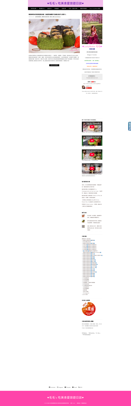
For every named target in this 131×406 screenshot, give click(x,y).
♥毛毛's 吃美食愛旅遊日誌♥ (65, 3)
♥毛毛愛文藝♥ (86, 284)
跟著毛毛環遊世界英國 (88, 256)
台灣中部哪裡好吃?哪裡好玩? (90, 246)
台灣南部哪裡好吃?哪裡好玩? (90, 247)
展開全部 (84, 238)
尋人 (99, 333)
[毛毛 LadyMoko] (92, 43)
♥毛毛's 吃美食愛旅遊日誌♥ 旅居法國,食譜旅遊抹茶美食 (58, 403)
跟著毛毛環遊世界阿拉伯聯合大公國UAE (92, 255)
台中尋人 (93, 333)
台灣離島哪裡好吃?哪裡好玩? (91, 250)
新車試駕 (85, 290)
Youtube (68, 387)
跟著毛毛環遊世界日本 (88, 268)
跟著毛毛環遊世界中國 (88, 274)
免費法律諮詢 (87, 334)
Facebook (53, 387)
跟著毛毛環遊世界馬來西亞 (89, 271)
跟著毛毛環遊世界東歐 (88, 240)
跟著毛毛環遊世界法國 (88, 243)
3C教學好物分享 (87, 285)
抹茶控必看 (33, 8)
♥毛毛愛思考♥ (86, 287)
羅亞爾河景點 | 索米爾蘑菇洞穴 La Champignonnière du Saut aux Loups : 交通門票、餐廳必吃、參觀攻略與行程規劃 (92, 191)
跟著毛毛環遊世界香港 (88, 276)
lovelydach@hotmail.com (92, 77)
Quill (74, 403)
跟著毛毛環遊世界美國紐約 (89, 262)
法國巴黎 (64, 8)
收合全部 (88, 238)
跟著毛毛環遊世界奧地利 (89, 259)
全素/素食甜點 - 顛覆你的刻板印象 (42, 16)
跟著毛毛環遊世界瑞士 (88, 253)
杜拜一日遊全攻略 (73, 8)
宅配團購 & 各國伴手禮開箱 (89, 282)
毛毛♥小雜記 (85, 291)
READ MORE (54, 65)
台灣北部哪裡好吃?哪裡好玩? (90, 244)
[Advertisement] (92, 106)
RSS (81, 387)
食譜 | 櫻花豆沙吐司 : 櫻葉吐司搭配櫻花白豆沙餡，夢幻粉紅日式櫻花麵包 (94, 228)
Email (75, 387)
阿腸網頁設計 (84, 403)
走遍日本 (49, 8)
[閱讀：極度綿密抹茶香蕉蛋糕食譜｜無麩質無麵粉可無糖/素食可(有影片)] (54, 52)
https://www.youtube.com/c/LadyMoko (92, 83)
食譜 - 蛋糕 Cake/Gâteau (55, 16)
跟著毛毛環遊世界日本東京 (89, 265)
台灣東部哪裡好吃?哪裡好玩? (90, 249)
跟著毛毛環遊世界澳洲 (88, 270)
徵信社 (85, 333)
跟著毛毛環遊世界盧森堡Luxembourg (91, 252)
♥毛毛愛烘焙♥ (86, 277)
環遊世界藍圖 (83, 8)
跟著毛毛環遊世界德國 (88, 258)
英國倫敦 (56, 8)
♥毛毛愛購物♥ (86, 288)
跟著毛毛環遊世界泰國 (88, 273)
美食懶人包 (42, 8)
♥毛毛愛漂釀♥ (86, 279)
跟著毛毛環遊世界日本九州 (89, 267)
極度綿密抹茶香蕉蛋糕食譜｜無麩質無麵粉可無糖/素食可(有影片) (47, 14)
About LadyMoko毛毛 (94, 8)
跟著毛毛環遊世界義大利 (89, 261)
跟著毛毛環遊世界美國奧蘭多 (90, 264)
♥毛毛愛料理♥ (86, 280)
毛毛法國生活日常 (87, 241)
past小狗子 (85, 294)
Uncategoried (86, 293)
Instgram (61, 387)
